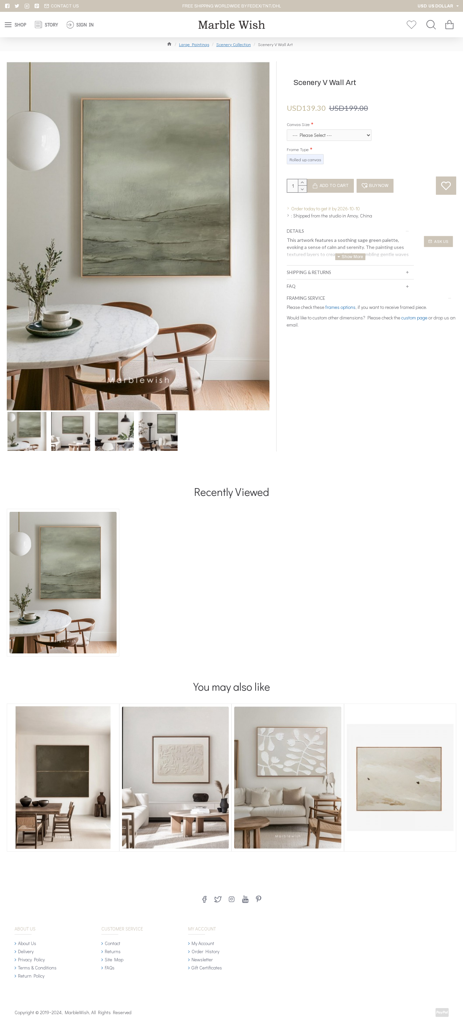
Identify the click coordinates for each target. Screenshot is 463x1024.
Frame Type (298, 149)
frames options (340, 307)
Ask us (441, 241)
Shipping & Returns (309, 272)
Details (295, 231)
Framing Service (306, 298)
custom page (414, 317)
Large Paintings (194, 44)
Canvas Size (298, 124)
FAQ (291, 286)
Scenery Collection (233, 44)
